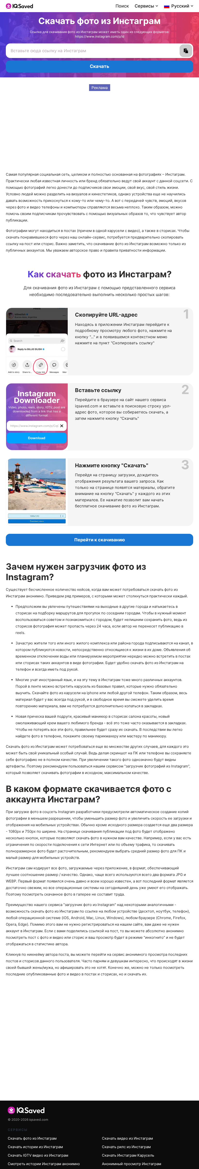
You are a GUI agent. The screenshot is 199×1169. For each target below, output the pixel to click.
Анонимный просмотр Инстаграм (131, 1163)
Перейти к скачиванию (99, 539)
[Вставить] (186, 50)
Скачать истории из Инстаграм (35, 1146)
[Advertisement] (99, 125)
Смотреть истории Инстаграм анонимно (44, 1163)
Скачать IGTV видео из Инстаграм (38, 1155)
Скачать (99, 66)
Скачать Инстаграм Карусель (128, 1155)
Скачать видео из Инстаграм (127, 1138)
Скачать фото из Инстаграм (32, 1138)
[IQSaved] (19, 6)
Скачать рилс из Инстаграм (126, 1146)
